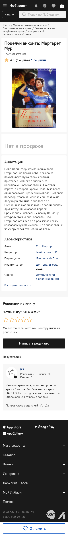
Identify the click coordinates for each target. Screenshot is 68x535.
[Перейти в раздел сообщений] (36, 6)
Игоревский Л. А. (47, 258)
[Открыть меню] (5, 5)
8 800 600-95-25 (14, 516)
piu (22, 368)
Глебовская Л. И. (47, 252)
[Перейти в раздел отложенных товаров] (53, 6)
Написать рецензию (34, 343)
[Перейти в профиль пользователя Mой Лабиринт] (44, 6)
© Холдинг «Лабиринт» (18, 512)
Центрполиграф (46, 264)
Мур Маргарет (45, 246)
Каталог (10, 14)
